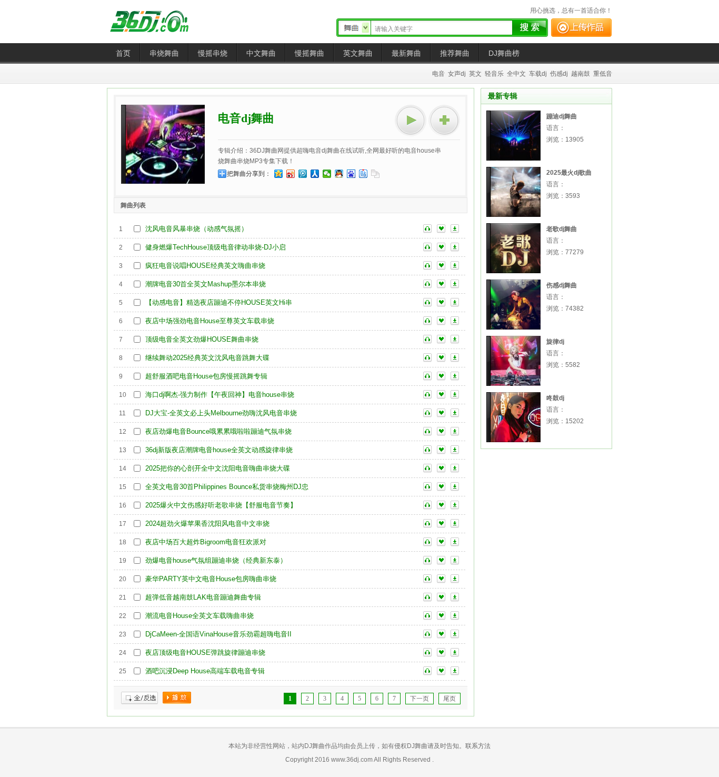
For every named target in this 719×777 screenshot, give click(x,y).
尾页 (449, 698)
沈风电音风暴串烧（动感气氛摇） (196, 229)
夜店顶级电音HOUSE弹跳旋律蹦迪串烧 (205, 652)
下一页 (419, 698)
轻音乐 (494, 73)
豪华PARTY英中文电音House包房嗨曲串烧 (210, 579)
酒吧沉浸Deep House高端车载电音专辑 (205, 671)
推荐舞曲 (455, 53)
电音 (438, 73)
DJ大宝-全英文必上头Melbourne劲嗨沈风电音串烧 (221, 413)
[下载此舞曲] (455, 228)
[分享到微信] (327, 174)
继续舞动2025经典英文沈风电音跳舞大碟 (207, 358)
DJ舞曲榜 (504, 53)
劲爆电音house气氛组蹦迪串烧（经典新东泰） (216, 560)
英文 (475, 73)
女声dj (457, 73)
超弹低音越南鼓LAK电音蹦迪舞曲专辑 (203, 597)
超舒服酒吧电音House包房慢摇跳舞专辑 (206, 376)
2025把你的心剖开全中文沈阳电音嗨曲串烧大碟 (217, 468)
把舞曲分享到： (249, 173)
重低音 (602, 73)
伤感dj (559, 73)
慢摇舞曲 (309, 53)
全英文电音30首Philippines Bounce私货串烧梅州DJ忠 (226, 487)
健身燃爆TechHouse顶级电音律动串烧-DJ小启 (215, 247)
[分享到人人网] (315, 174)
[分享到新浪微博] (290, 174)
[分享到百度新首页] (351, 174)
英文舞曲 (358, 53)
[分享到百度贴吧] (363, 174)
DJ (157, 21)
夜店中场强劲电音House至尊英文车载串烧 (209, 321)
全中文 (516, 73)
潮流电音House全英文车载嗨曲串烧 (199, 616)
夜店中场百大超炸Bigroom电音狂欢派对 (205, 542)
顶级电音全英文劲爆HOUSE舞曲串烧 (201, 339)
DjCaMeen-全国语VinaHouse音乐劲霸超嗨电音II (218, 634)
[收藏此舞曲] (441, 228)
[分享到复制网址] (375, 174)
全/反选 (139, 698)
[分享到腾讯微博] (302, 174)
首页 (123, 53)
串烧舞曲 (164, 53)
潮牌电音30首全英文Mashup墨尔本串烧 (205, 284)
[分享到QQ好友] (339, 174)
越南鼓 (580, 73)
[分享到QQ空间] (278, 174)
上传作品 (581, 27)
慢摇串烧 (212, 53)
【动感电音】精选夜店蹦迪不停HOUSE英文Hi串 (218, 302)
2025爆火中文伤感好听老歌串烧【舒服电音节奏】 (221, 505)
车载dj (538, 73)
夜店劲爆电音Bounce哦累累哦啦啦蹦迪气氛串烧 (218, 431)
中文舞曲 (261, 53)
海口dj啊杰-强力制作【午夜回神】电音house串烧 (219, 395)
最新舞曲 (406, 53)
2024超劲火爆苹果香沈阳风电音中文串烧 (207, 523)
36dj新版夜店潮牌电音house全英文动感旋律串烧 (219, 450)
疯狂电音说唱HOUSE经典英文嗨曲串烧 (205, 266)
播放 (177, 698)
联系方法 (478, 746)
